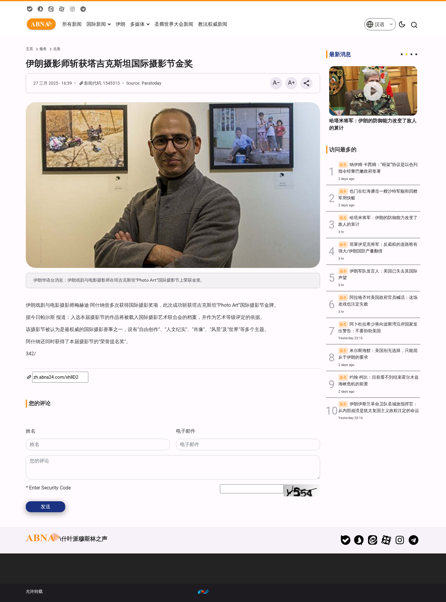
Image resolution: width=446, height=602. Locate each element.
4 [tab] (416, 54)
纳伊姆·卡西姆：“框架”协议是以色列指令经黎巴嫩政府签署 (377, 168)
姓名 (30, 431)
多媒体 (137, 24)
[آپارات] (386, 540)
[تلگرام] (413, 540)
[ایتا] (373, 540)
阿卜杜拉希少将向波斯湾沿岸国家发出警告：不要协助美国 (377, 327)
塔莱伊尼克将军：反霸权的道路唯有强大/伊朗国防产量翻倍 (377, 248)
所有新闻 (72, 24)
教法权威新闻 (212, 24)
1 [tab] (402, 54)
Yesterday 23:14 (350, 418)
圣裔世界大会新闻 (173, 24)
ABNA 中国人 (42, 24)
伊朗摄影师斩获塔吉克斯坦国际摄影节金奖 (109, 63)
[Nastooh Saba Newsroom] (206, 591)
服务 (43, 49)
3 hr (341, 232)
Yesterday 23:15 (350, 338)
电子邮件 (185, 431)
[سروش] (359, 540)
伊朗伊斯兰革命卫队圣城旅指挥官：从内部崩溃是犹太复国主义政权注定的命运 (378, 407)
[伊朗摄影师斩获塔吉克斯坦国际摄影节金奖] (173, 185)
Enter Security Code (48, 488)
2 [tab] (406, 54)
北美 (56, 49)
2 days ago (346, 179)
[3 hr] (373, 91)
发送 (45, 506)
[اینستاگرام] (400, 540)
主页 (29, 49)
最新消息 (340, 54)
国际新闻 (96, 24)
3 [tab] (411, 54)
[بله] (345, 540)
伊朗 (120, 24)
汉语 (378, 24)
